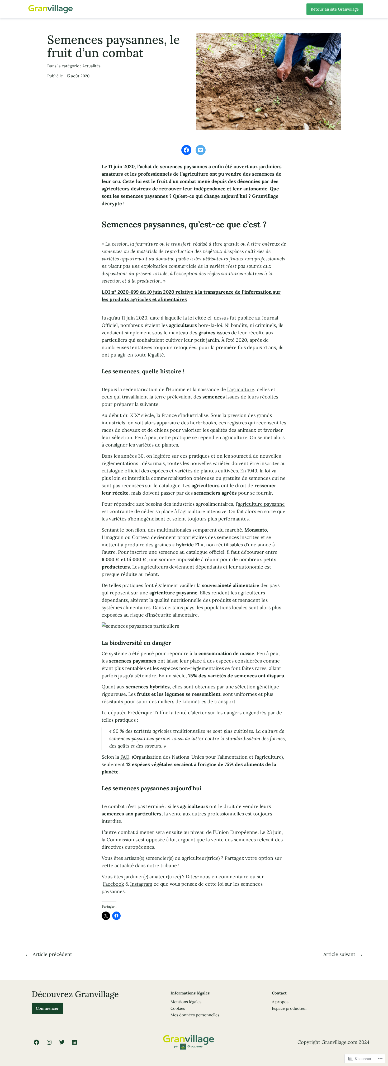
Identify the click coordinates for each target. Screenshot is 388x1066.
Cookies (178, 1008)
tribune (168, 865)
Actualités (91, 65)
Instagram (141, 884)
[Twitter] (62, 1042)
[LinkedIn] (74, 1042)
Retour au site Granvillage (335, 9)
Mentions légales (186, 1001)
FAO (124, 757)
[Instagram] (49, 1042)
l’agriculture (240, 389)
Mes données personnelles (195, 1014)
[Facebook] (36, 1042)
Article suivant (339, 954)
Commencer (47, 1008)
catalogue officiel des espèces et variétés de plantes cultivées (170, 471)
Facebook (113, 884)
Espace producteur (289, 1008)
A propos (280, 1001)
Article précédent (52, 954)
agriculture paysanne (261, 504)
